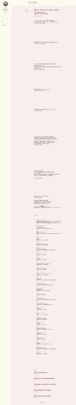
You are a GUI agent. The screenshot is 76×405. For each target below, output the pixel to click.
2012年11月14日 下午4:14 (43, 317)
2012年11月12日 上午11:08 (42, 225)
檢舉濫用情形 (3, 25)
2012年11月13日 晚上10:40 (41, 293)
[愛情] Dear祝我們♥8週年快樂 (40, 372)
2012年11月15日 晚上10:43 (41, 327)
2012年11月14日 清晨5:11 (40, 302)
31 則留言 (37, 391)
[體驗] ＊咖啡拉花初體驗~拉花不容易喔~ (42, 396)
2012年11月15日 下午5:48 (41, 322)
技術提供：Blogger (44, 402)
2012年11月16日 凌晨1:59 (44, 332)
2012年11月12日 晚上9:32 (40, 257)
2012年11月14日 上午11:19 (41, 312)
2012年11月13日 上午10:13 (42, 272)
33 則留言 (37, 397)
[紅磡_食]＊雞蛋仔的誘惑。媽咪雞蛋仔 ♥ (42, 390)
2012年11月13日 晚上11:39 (40, 297)
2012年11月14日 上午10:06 (41, 307)
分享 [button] (25, 8)
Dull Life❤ (32, 2)
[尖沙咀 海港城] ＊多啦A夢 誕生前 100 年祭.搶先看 (45, 384)
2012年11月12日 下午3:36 (41, 231)
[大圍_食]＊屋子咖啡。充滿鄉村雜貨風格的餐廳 (44, 378)
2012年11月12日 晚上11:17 (41, 262)
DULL (5, 7)
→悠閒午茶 (26, 11)
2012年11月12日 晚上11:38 (42, 267)
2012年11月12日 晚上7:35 (41, 237)
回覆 (36, 229)
